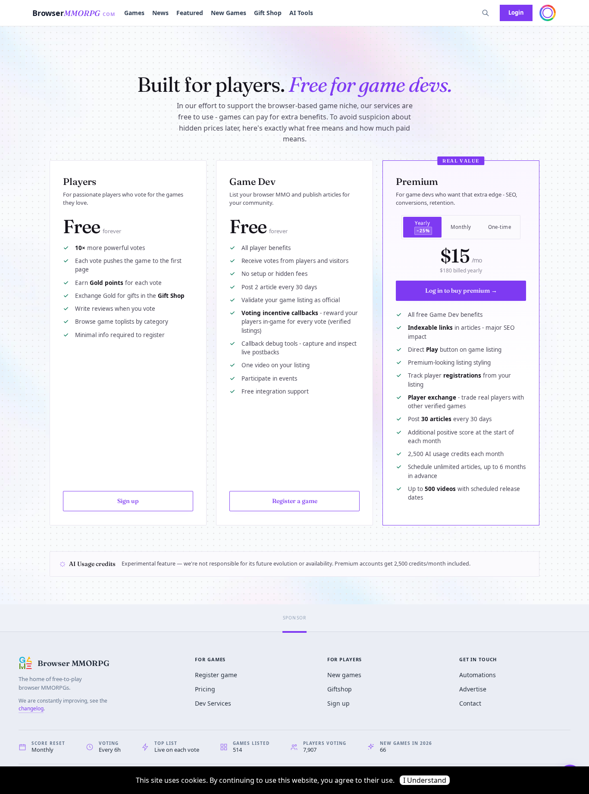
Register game (216, 675)
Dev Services (213, 703)
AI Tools (301, 13)
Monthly (461, 227)
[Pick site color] (548, 13)
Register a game (294, 501)
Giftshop (339, 689)
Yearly (422, 227)
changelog (31, 708)
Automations (477, 675)
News (160, 13)
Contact (470, 703)
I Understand (424, 780)
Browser (74, 13)
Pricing (205, 689)
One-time (499, 227)
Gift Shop (268, 13)
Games (134, 13)
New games (344, 675)
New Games (228, 13)
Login (516, 12)
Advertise (472, 689)
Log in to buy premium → (461, 290)
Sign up (128, 501)
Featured (189, 13)
